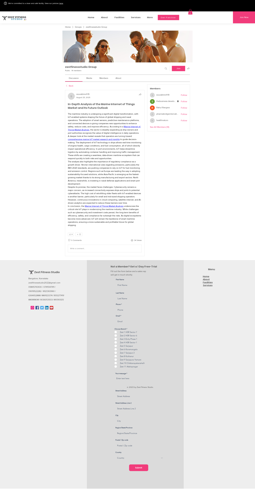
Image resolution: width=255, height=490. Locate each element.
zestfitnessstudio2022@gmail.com (44, 283)
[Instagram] (32, 307)
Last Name (120, 293)
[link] (74, 78)
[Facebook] (37, 307)
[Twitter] (42, 307)
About (206, 279)
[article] (104, 173)
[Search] (190, 12)
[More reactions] (78, 234)
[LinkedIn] (46, 307)
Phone (118, 304)
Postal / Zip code (121, 440)
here (61, 3)
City (116, 415)
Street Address (121, 391)
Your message (120, 373)
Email (118, 316)
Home (206, 276)
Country (118, 452)
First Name (120, 279)
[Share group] (188, 68)
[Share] (140, 94)
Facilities (208, 282)
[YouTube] (51, 307)
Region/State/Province (123, 428)
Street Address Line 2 (123, 403)
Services (207, 285)
